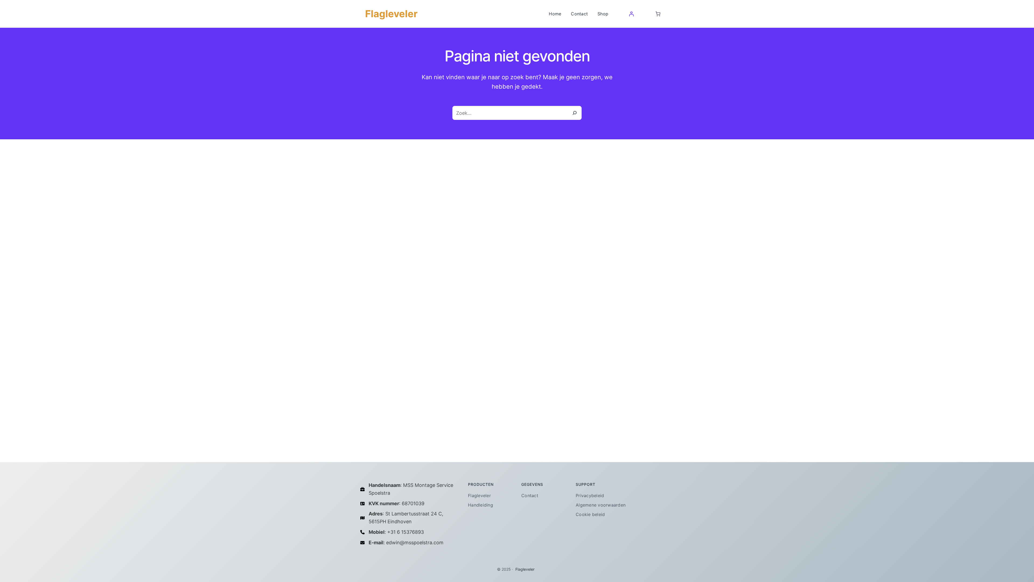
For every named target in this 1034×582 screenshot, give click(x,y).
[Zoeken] (574, 113)
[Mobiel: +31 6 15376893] (392, 532)
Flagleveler (391, 14)
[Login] (631, 14)
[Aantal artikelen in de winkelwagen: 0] (658, 14)
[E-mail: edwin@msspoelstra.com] (401, 543)
